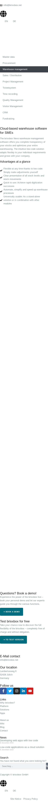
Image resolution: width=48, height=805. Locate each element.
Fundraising (8, 118)
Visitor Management (13, 106)
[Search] (47, 766)
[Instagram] (16, 691)
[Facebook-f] (3, 691)
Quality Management (13, 100)
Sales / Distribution (12, 75)
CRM (5, 112)
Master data (9, 57)
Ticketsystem (9, 88)
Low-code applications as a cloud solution (22, 747)
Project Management (13, 81)
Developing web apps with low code (19, 740)
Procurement (9, 63)
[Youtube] (30, 691)
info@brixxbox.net (9, 660)
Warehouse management (15, 69)
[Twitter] (10, 691)
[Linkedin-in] (23, 691)
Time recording (10, 94)
